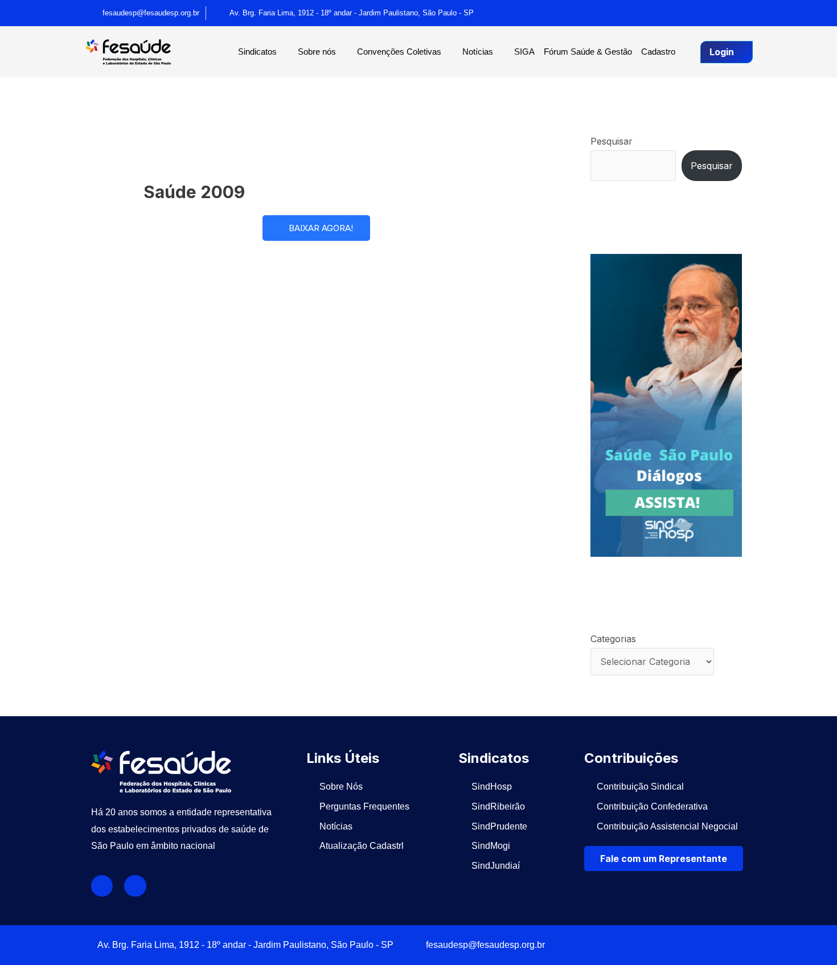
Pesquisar (611, 141)
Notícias (477, 51)
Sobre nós (317, 51)
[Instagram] (739, 13)
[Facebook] (716, 13)
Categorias (613, 638)
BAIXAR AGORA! (321, 228)
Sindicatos (257, 51)
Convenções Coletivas (399, 51)
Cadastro (658, 51)
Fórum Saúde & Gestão (588, 51)
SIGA (524, 51)
